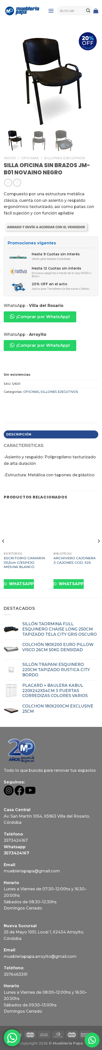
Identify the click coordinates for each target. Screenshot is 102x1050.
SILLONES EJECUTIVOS (64, 158)
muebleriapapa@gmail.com (32, 871)
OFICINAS (30, 158)
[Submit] (88, 10)
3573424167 (16, 840)
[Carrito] (95, 10)
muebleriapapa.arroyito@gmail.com (40, 956)
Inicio (10, 158)
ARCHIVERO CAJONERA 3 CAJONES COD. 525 (74, 560)
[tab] (51, 434)
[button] (92, 1040)
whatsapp (21, 583)
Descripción (18, 434)
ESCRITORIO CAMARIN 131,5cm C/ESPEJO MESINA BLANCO (24, 562)
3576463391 (15, 974)
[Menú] (51, 10)
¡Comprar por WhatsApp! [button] (43, 316)
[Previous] (3, 551)
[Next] (98, 551)
